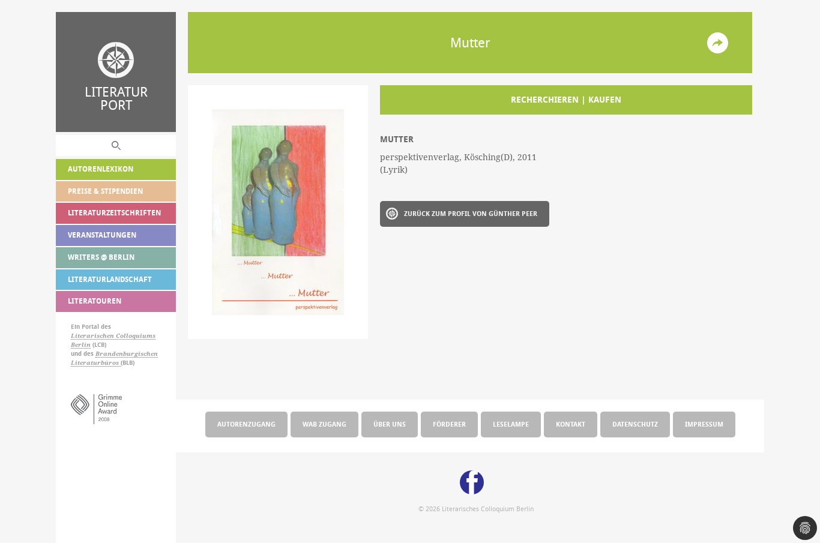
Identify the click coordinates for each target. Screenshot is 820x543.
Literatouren (94, 301)
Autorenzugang (246, 423)
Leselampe (511, 423)
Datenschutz (635, 423)
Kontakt (570, 423)
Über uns (389, 423)
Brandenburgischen (126, 353)
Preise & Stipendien (105, 191)
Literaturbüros (96, 362)
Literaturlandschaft (110, 279)
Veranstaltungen (102, 235)
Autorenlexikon (100, 169)
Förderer (449, 423)
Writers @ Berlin (101, 257)
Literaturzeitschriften (114, 213)
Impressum (704, 423)
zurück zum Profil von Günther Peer (470, 213)
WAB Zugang (324, 423)
